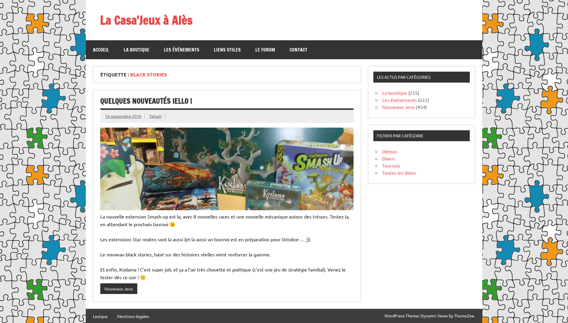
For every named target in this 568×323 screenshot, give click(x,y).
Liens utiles (227, 49)
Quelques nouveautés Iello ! (146, 101)
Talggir (155, 116)
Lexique (100, 316)
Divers (389, 158)
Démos (389, 151)
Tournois (391, 165)
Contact (298, 49)
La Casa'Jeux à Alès (146, 20)
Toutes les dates (399, 173)
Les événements (181, 49)
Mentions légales (133, 316)
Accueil (101, 49)
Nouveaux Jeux (118, 288)
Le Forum (265, 49)
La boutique (136, 49)
